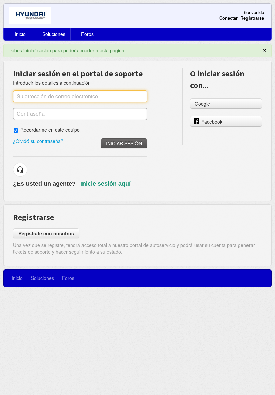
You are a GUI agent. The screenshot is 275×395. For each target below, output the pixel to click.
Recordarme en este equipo (50, 129)
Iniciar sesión (124, 143)
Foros (87, 34)
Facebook (211, 121)
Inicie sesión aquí (105, 183)
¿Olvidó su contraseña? (38, 141)
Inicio (20, 34)
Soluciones (53, 34)
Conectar (228, 18)
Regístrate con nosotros (46, 233)
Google (202, 103)
